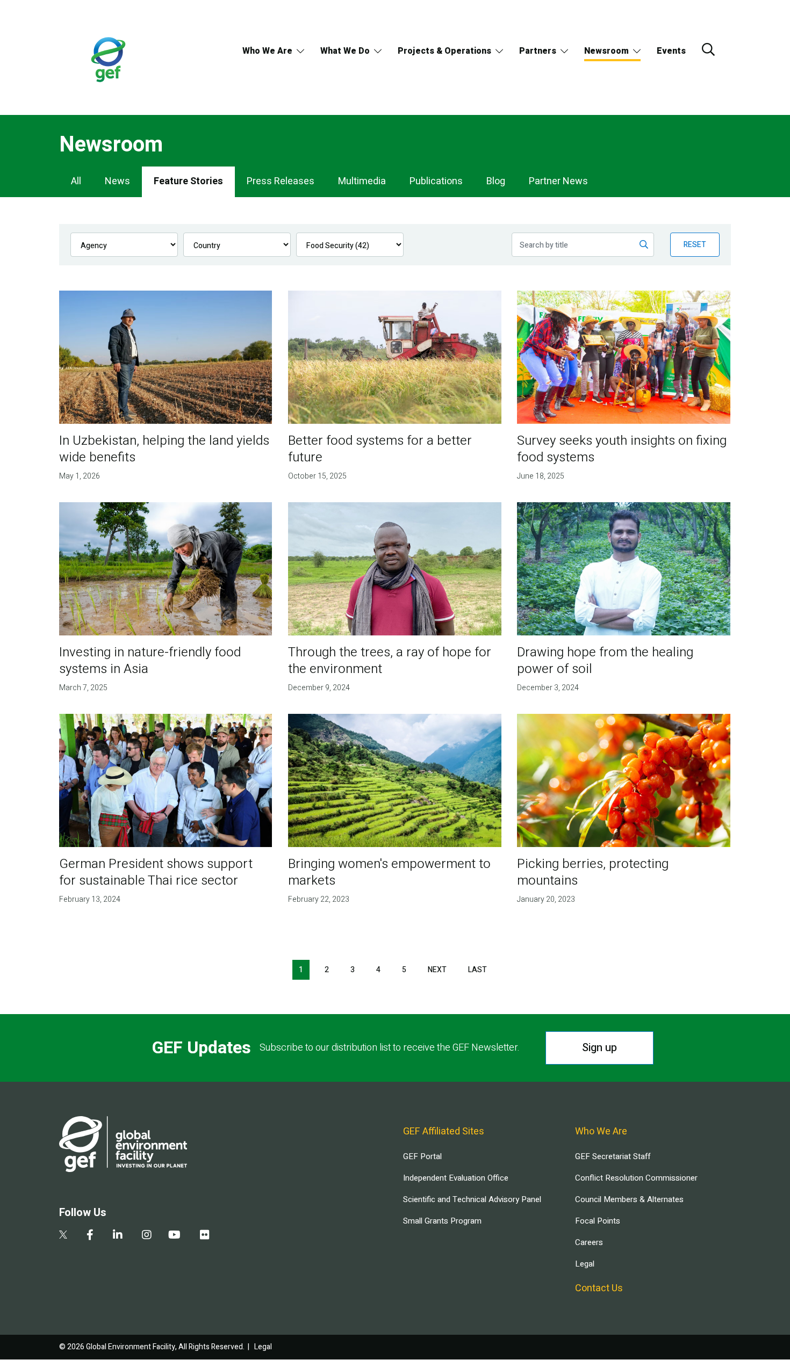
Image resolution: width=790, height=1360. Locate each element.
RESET (695, 244)
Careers (589, 1242)
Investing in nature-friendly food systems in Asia (150, 660)
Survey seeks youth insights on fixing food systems (622, 449)
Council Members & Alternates (629, 1199)
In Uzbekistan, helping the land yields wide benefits (164, 449)
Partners (537, 51)
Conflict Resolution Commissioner (636, 1178)
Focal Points (597, 1221)
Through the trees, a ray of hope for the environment (389, 660)
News (117, 181)
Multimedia (362, 181)
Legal (584, 1264)
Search (708, 49)
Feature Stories (188, 181)
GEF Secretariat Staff (612, 1156)
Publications (436, 181)
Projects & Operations (444, 51)
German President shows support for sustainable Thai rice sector (156, 872)
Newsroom (606, 51)
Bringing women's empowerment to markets (389, 872)
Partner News (558, 181)
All (76, 181)
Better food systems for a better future (380, 449)
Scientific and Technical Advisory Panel (472, 1199)
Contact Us (599, 1288)
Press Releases (280, 181)
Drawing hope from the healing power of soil (605, 660)
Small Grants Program (442, 1221)
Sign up (599, 1047)
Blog (495, 181)
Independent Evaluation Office (455, 1178)
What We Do (345, 51)
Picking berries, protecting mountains (593, 872)
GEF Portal (422, 1156)
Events (671, 51)
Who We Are (267, 51)
